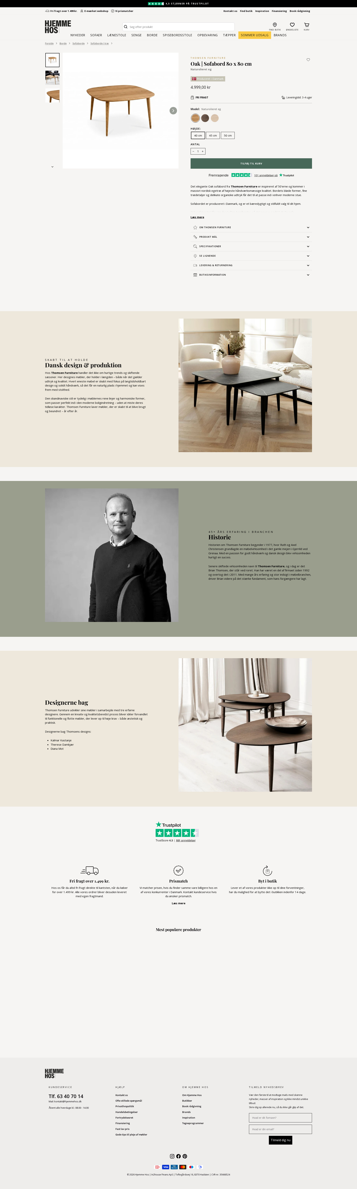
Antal (195, 144)
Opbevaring (207, 35)
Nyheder (77, 35)
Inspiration (262, 11)
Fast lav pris (122, 1129)
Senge (136, 35)
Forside (49, 43)
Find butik (246, 11)
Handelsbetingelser (126, 1112)
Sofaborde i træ (100, 43)
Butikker (187, 1100)
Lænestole (116, 35)
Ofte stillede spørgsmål (128, 1100)
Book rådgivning (300, 11)
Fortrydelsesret (124, 1117)
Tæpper (229, 35)
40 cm (198, 135)
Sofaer (96, 35)
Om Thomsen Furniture (215, 227)
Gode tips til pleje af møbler (131, 1134)
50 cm (228, 135)
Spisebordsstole (177, 35)
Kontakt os (230, 11)
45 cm (213, 135)
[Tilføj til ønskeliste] (308, 59)
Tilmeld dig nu (280, 1140)
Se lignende (207, 255)
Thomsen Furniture (208, 58)
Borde (152, 35)
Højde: (196, 129)
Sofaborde (79, 43)
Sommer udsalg (254, 35)
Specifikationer (210, 246)
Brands (280, 35)
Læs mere (197, 217)
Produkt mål (208, 236)
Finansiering (279, 11)
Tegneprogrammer (193, 1123)
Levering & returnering (216, 265)
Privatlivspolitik (124, 1106)
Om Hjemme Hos (192, 1095)
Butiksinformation (212, 274)
